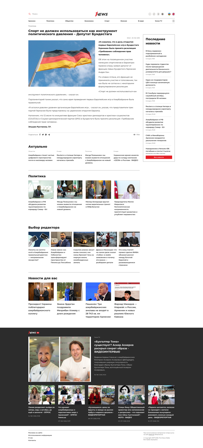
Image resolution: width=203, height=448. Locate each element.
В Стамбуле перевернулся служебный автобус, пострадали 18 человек (157, 95)
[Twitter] (43, 135)
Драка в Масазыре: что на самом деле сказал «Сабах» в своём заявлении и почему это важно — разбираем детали (106, 256)
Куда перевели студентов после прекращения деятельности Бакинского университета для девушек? (158, 68)
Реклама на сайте (35, 433)
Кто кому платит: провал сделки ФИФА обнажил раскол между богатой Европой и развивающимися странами (128, 257)
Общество (69, 21)
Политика (50, 21)
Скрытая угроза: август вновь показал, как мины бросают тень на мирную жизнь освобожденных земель (83, 256)
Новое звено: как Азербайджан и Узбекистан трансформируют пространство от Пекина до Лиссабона (61, 256)
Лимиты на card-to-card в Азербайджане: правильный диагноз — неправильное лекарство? (38, 255)
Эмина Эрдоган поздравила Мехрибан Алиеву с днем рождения (68, 309)
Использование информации (40, 435)
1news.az (151, 434)
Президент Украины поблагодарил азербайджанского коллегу (40, 309)
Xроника (31, 21)
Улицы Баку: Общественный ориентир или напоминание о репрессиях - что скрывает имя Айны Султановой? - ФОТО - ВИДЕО (131, 412)
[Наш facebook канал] (154, 14)
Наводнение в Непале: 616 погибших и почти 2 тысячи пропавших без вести (158, 151)
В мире (141, 21)
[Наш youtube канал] (150, 14)
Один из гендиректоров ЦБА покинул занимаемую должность (158, 82)
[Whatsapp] (46, 135)
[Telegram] (49, 135)
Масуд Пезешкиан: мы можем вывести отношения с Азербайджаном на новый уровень (98, 159)
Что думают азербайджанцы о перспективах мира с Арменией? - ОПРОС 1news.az (68, 412)
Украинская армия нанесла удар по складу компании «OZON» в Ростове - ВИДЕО (126, 157)
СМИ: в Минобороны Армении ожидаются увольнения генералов (156, 138)
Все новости (159, 157)
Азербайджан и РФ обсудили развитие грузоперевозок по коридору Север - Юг (37, 205)
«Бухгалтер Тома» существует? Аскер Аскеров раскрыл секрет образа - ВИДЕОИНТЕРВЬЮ (114, 346)
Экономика (88, 21)
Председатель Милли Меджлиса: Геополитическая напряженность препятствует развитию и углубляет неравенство (125, 208)
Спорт (107, 21)
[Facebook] (40, 135)
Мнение (124, 21)
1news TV (158, 21)
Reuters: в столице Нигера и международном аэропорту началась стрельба (69, 157)
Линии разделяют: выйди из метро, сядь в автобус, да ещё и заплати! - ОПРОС (41, 409)
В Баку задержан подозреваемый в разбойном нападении (156, 53)
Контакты (32, 440)
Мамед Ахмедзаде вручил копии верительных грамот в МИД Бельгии (98, 204)
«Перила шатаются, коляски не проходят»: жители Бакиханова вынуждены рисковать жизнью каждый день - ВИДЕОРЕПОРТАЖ (161, 412)
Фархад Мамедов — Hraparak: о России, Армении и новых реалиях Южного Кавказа (125, 310)
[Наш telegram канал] (158, 14)
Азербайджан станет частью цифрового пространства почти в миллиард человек (41, 157)
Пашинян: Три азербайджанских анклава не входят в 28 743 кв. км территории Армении (98, 310)
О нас (30, 438)
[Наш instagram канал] (162, 14)
